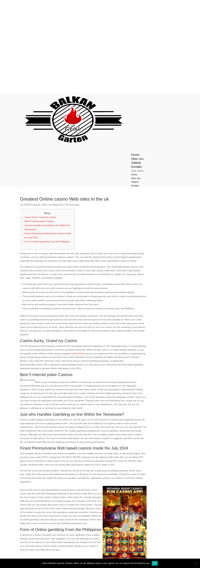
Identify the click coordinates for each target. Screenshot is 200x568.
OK (154, 563)
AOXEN (28, 204)
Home (134, 174)
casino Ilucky (78, 353)
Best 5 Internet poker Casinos (39, 221)
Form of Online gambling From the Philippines (47, 241)
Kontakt (135, 185)
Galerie (134, 182)
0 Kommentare (72, 204)
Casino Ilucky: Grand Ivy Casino (40, 217)
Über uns (135, 178)
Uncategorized (55, 204)
